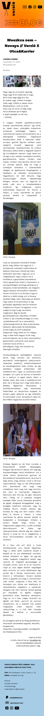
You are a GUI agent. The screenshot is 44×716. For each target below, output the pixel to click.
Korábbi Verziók (10, 683)
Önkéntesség (9, 686)
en (24, 7)
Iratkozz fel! (16, 703)
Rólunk (7, 681)
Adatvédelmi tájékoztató (14, 689)
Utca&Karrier (10, 65)
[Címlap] (8, 9)
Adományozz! (16, 698)
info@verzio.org (16, 675)
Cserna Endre (10, 59)
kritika (7, 70)
